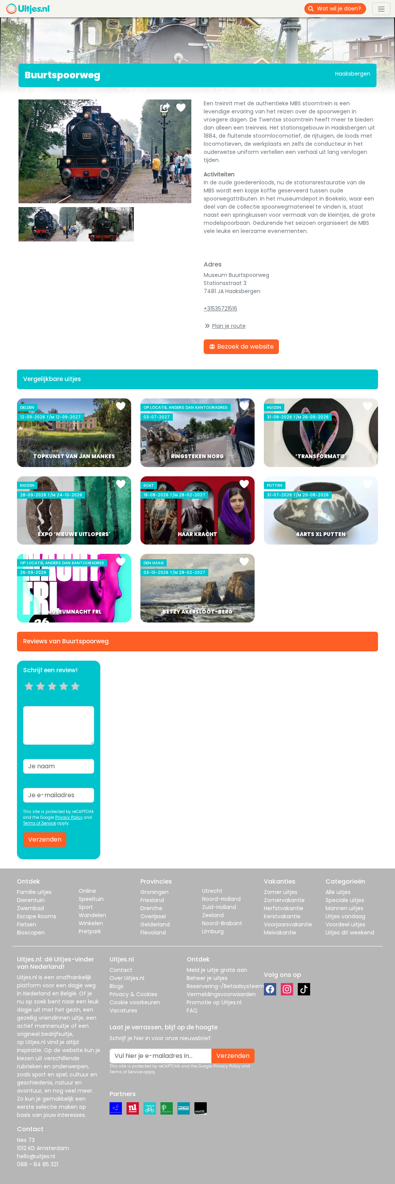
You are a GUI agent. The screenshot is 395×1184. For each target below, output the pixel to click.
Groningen (154, 892)
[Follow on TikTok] (304, 989)
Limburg (213, 931)
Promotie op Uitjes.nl (214, 1002)
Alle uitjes (338, 892)
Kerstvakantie (282, 916)
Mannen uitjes (344, 908)
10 (77, 696)
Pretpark (90, 931)
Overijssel (153, 916)
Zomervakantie (284, 900)
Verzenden (44, 839)
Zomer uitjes (280, 892)
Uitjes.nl (27, 977)
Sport (86, 907)
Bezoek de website (245, 346)
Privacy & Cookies (133, 994)
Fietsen (26, 924)
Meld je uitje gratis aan (217, 970)
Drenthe (151, 908)
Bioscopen (31, 932)
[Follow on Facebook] (270, 989)
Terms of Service (39, 823)
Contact (121, 970)
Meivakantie (280, 932)
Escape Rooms (36, 916)
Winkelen (91, 923)
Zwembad (30, 908)
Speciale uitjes (345, 900)
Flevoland (153, 932)
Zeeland (213, 915)
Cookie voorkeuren (135, 1002)
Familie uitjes (34, 892)
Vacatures (123, 1010)
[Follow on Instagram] (287, 989)
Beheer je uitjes (207, 978)
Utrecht (212, 891)
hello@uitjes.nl (36, 1156)
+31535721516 (220, 308)
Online (87, 891)
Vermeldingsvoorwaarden (221, 994)
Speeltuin (91, 899)
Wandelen (92, 915)
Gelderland (155, 924)
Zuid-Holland (219, 907)
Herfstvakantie (283, 908)
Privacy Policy (69, 817)
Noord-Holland (221, 899)
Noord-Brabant (222, 923)
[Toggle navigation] (381, 8)
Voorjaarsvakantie (288, 924)
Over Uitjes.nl (127, 978)
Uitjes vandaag (345, 916)
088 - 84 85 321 (37, 1164)
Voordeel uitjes (345, 924)
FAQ (192, 1010)
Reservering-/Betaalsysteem (225, 986)
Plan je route (229, 326)
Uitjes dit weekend (350, 932)
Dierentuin (31, 900)
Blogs (116, 986)
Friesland (152, 900)
